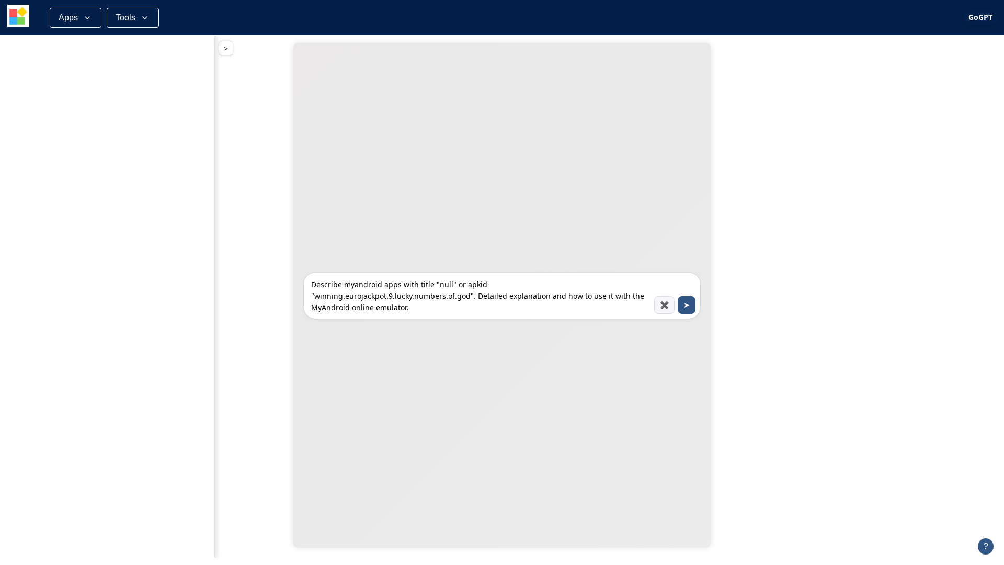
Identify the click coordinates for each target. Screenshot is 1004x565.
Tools (125, 17)
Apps (68, 17)
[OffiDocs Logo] (18, 17)
